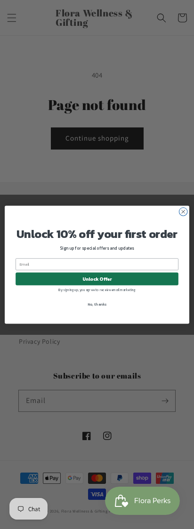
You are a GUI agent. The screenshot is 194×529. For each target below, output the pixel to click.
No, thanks (97, 304)
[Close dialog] (183, 211)
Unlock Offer (97, 278)
